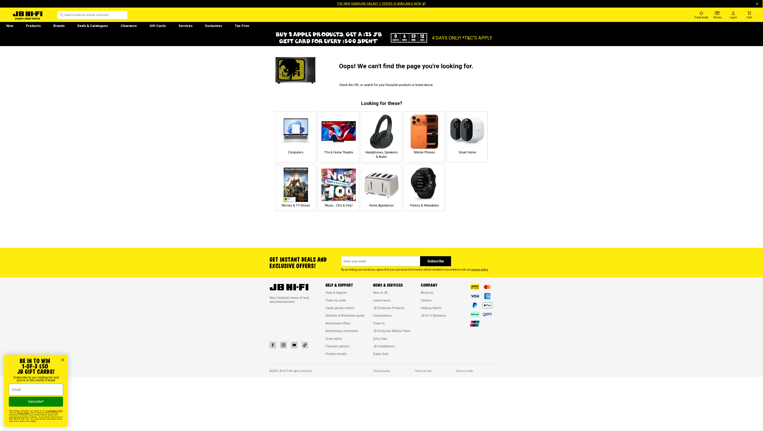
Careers (426, 300)
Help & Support (336, 293)
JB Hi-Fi (284, 371)
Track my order (336, 300)
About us (427, 293)
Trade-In (379, 323)
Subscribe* (36, 401)
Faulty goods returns (340, 308)
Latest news (381, 300)
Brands (59, 26)
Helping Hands (431, 308)
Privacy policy (381, 371)
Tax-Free (242, 26)
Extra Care (380, 339)
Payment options (337, 346)
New (9, 26)
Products (33, 26)
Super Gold (380, 354)
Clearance (129, 26)
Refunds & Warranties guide (345, 315)
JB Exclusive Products (389, 308)
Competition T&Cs (54, 411)
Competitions (382, 315)
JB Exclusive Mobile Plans (391, 331)
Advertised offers (338, 323)
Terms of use (423, 371)
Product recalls (336, 354)
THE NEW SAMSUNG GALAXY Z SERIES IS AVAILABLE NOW (379, 4)
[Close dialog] (62, 359)
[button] (381, 38)
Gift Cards (158, 26)
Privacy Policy (23, 413)
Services (185, 26)
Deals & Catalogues (92, 26)
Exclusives (213, 26)
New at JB (380, 293)
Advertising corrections (342, 331)
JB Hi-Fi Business (433, 315)
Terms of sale (464, 371)
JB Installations (384, 346)
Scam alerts (334, 339)
